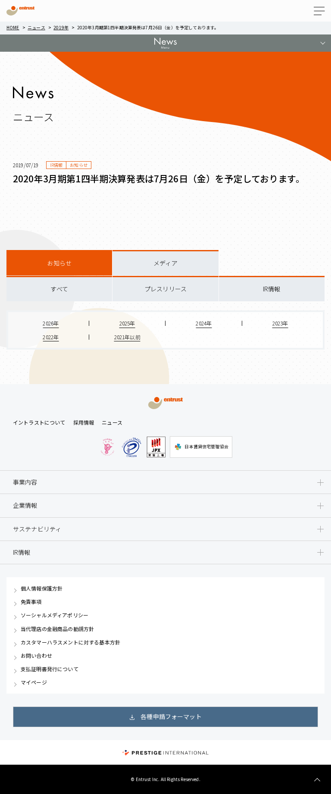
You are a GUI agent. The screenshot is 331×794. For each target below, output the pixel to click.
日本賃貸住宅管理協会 (206, 446)
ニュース (36, 27)
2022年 (51, 337)
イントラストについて (39, 422)
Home (12, 27)
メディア (165, 263)
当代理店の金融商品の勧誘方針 (57, 628)
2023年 (280, 323)
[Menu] (319, 11)
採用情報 (83, 422)
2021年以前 (127, 337)
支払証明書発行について (49, 669)
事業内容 (25, 482)
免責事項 (31, 601)
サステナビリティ (37, 529)
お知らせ (59, 263)
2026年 (51, 323)
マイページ (34, 682)
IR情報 (272, 288)
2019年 (61, 27)
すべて (59, 288)
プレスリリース (165, 288)
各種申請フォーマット (171, 716)
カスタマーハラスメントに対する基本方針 (70, 642)
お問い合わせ (36, 655)
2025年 (127, 323)
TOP (317, 780)
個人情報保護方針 (41, 588)
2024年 (204, 323)
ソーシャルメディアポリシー (54, 615)
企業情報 (25, 505)
